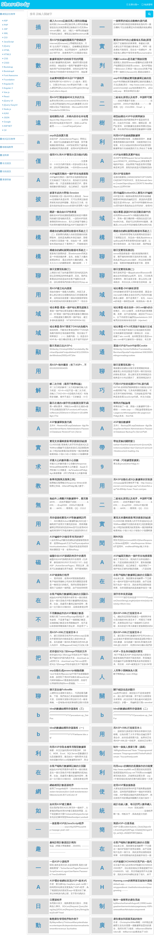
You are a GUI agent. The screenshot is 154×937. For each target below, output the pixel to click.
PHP (5, 25)
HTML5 (7, 54)
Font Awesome (10, 75)
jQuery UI (8, 100)
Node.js (7, 109)
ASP (5, 20)
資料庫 (5, 155)
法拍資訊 (6, 171)
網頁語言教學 (8, 14)
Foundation (9, 79)
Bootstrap (8, 67)
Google (7, 122)
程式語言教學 (8, 139)
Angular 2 (8, 88)
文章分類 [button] (132, 4)
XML (5, 33)
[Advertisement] (12, 229)
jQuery (6, 46)
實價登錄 (6, 179)
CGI (5, 37)
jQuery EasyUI (10, 105)
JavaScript (8, 41)
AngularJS (8, 84)
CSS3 (6, 63)
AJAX (6, 113)
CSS (5, 58)
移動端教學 (7, 147)
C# (4, 130)
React (6, 96)
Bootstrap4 (8, 71)
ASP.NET (7, 126)
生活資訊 (6, 163)
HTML (6, 50)
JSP (5, 29)
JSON (6, 117)
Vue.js (6, 92)
